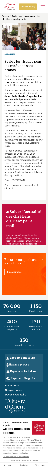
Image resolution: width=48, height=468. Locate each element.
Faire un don (27, 7)
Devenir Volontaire (15, 394)
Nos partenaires (14, 390)
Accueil (5, 16)
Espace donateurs (22, 357)
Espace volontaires (23, 371)
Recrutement (12, 385)
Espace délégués (23, 378)
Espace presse (19, 364)
